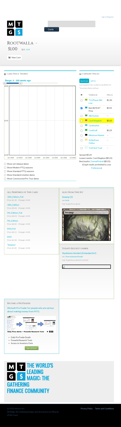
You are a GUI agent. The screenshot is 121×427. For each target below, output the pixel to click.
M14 (28, 49)
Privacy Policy (87, 408)
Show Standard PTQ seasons (20, 171)
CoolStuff (93, 130)
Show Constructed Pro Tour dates (23, 178)
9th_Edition (12, 220)
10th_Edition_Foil (15, 197)
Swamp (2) (67, 197)
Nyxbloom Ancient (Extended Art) (79, 253)
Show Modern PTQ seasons (20, 167)
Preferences (96, 168)
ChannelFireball (97, 161)
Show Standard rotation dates (21, 175)
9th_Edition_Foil (14, 213)
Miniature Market (96, 135)
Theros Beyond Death (74, 256)
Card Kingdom (95, 120)
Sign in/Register (108, 17)
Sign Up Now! (31, 348)
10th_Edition (13, 205)
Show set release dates (18, 164)
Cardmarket (94, 125)
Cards (51, 29)
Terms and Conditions (104, 408)
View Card (16, 57)
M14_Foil (11, 228)
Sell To (93, 81)
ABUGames (94, 116)
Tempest (11, 245)
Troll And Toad (95, 148)
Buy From (84, 81)
